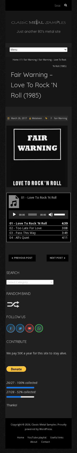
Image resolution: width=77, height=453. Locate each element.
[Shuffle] (13, 303)
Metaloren (37, 118)
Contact (45, 441)
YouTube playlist (36, 437)
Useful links (56, 437)
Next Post (56, 258)
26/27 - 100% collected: (22, 383)
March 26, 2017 (18, 118)
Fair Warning (30, 59)
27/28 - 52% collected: (21, 392)
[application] (38, 214)
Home (15, 59)
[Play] (14, 214)
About (33, 441)
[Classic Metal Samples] (38, 21)
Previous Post (23, 258)
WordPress (45, 429)
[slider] (60, 214)
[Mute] (51, 214)
